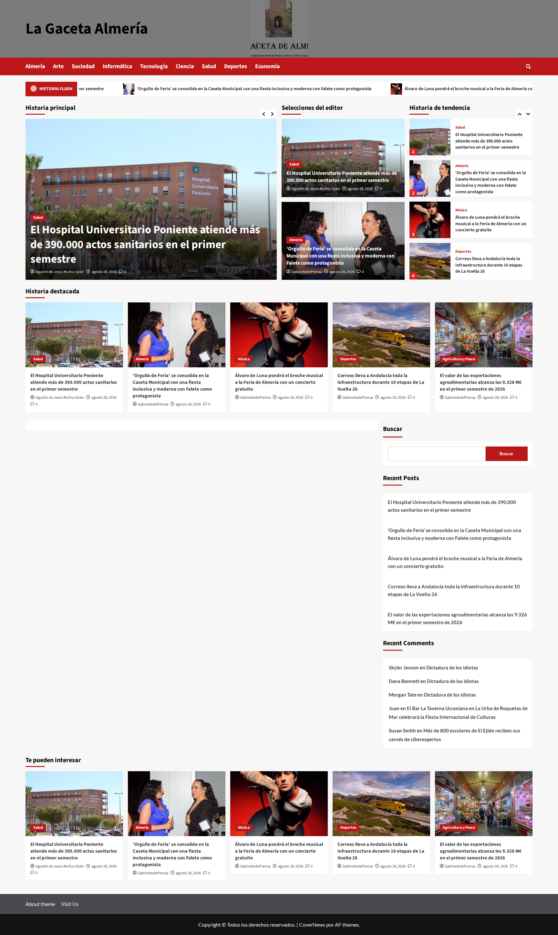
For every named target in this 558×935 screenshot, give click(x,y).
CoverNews (312, 924)
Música (461, 201)
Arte (58, 66)
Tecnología (154, 66)
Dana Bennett (404, 681)
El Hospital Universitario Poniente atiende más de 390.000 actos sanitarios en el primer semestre (145, 244)
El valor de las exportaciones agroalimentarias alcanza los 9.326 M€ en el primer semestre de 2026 (481, 382)
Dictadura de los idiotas (452, 667)
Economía (267, 66)
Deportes (235, 66)
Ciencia (185, 66)
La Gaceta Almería (87, 29)
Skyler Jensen (404, 667)
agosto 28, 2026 (104, 272)
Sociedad (83, 66)
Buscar (392, 429)
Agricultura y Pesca (459, 359)
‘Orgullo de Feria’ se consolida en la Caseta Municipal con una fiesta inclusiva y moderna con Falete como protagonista (197, 89)
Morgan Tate (403, 695)
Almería (35, 66)
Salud (209, 66)
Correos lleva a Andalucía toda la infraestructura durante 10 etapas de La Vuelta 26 (488, 256)
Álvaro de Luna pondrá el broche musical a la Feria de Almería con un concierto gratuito (434, 89)
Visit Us (69, 904)
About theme (40, 904)
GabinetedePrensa (307, 272)
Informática (117, 66)
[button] (528, 66)
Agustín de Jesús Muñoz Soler (60, 272)
